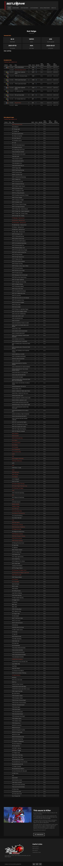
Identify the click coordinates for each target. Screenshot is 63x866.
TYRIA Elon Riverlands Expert (18, 704)
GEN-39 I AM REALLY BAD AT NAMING (20, 414)
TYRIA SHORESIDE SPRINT (18, 151)
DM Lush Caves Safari (19, 95)
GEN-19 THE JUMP (16, 361)
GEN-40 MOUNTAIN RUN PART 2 (19, 416)
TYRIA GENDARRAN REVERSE (19, 654)
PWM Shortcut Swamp (17, 538)
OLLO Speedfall (15, 581)
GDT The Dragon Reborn (17, 568)
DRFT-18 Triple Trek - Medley (18, 215)
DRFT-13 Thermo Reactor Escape (19, 204)
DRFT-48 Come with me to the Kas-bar (20, 297)
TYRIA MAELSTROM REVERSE (18, 647)
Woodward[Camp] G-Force (18, 759)
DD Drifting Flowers (16, 590)
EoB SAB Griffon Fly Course (18, 627)
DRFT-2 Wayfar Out (16, 179)
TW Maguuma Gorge (16, 529)
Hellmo (16, 105)
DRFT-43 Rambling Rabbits (18, 286)
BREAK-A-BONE (15, 504)
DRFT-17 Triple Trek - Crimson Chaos (20, 213)
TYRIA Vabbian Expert (16, 718)
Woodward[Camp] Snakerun (18, 768)
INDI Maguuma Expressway (18, 497)
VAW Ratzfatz (15, 588)
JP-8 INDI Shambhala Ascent (18, 145)
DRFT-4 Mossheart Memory (18, 183)
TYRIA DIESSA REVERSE (17, 650)
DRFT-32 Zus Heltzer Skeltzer (18, 261)
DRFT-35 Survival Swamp (17, 268)
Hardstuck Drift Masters (17, 565)
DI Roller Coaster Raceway (18, 597)
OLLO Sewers (15, 579)
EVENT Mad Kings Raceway (18, 170)
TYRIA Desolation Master (17, 698)
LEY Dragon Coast (16, 752)
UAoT (13, 490)
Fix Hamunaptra (15, 615)
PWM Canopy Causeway (17, 540)
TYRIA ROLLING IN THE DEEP (18, 154)
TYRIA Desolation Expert (17, 695)
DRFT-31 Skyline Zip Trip (17, 259)
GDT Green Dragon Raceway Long (19, 485)
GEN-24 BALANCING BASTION (19, 374)
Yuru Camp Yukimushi (16, 517)
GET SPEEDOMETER (39, 834)
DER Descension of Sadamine (18, 527)
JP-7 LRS (14, 142)
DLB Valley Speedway (16, 638)
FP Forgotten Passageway (18, 741)
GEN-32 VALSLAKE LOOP (17, 395)
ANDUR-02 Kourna (16, 727)
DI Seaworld (14, 602)
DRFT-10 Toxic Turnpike (17, 197)
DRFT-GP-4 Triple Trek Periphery (19, 428)
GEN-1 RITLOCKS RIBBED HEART (19, 311)
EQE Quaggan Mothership (17, 458)
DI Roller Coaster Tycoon (17, 629)
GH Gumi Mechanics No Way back (19, 771)
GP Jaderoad (15, 547)
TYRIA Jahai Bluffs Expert (17, 711)
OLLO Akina (14, 440)
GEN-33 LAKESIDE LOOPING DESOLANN (21, 397)
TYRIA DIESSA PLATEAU (17, 158)
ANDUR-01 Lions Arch (16, 725)
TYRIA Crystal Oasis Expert (20, 79)
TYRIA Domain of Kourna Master (19, 702)
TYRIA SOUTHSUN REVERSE (18, 786)
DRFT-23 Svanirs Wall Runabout (19, 240)
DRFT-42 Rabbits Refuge (17, 284)
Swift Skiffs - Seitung (16, 750)
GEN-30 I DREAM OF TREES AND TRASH (21, 391)
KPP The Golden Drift (16, 552)
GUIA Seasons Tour (16, 554)
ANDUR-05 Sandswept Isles (18, 736)
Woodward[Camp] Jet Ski (17, 764)
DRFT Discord (35, 848)
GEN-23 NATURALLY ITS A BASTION (20, 372)
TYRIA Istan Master (16, 709)
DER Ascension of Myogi (17, 524)
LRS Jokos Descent (16, 501)
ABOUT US (53, 7)
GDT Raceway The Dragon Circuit (19, 570)
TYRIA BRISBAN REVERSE (18, 657)
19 (36, 67)
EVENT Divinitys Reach (17, 172)
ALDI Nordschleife (16, 645)
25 (36, 79)
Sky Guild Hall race (16, 693)
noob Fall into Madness (17, 593)
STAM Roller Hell (15, 641)
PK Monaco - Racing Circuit (18, 227)
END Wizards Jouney (16, 636)
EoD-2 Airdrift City (16, 558)
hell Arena (14, 677)
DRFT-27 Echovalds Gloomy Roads (19, 250)
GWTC (13, 454)
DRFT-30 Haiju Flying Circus (18, 256)
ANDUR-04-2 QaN (16, 734)
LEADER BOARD (15, 7)
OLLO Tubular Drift (16, 796)
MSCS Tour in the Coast (17, 679)
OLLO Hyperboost (16, 449)
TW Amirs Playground (16, 743)
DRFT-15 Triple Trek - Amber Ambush (20, 208)
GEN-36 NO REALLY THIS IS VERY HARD (21, 404)
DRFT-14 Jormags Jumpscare (18, 206)
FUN (13, 520)
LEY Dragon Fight (16, 613)
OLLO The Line (15, 508)
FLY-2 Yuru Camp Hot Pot (20, 69)
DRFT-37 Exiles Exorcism (17, 272)
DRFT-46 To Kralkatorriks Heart (18, 293)
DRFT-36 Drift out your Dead (18, 270)
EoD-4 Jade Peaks (16, 563)
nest (13, 775)
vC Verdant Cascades (16, 766)
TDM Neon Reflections (17, 460)
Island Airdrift (15, 777)
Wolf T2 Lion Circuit (16, 620)
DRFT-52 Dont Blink (16, 307)
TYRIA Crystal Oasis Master (20, 83)
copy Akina (14, 666)
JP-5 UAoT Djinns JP (16, 138)
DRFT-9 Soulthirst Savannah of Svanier (20, 195)
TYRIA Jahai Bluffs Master (17, 714)
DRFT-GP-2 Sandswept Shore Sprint (20, 424)
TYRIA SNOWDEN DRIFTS (18, 161)
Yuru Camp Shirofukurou (17, 515)
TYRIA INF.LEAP (15, 156)
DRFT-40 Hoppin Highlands (18, 279)
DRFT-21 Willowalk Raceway (18, 236)
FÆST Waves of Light (16, 574)
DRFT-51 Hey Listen (16, 304)
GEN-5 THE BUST (16, 320)
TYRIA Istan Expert (16, 707)
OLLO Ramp (14, 444)
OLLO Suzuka (15, 447)
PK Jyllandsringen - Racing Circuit (19, 224)
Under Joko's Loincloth (17, 782)
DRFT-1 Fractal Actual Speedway (19, 177)
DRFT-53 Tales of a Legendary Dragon (20, 309)
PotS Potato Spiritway (17, 595)
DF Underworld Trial (19, 91)
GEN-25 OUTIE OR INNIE (17, 377)
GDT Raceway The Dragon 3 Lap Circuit (20, 572)
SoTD (13, 463)
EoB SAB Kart (15, 625)
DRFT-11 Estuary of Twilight (18, 199)
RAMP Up (14, 682)
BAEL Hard (14, 606)
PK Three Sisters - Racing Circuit (19, 222)
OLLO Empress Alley (16, 451)
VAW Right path (15, 472)
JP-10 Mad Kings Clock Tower (18, 149)
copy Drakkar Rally (16, 663)
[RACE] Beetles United (17, 780)
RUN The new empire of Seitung (19, 672)
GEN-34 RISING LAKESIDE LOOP (19, 400)
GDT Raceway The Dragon (17, 488)
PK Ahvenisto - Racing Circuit (18, 220)
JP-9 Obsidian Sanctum (17, 147)
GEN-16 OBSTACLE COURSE (18, 354)
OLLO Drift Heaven (16, 442)
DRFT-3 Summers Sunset (17, 181)
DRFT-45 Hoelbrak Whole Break (19, 291)
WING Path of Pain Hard (17, 757)
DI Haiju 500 (14, 634)
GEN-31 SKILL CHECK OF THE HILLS (20, 393)
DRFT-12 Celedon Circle (17, 202)
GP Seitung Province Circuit (18, 542)
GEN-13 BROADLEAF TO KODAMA (19, 341)
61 (36, 69)
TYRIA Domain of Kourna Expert (19, 700)
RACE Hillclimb (15, 433)
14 (36, 91)
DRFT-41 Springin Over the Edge (19, 281)
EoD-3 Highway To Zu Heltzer (18, 561)
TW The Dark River (16, 745)
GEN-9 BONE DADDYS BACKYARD (19, 331)
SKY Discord (35, 850)
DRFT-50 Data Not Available (18, 302)
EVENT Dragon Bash (16, 167)
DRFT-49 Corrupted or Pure (18, 300)
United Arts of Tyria (36, 852)
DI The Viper (14, 631)
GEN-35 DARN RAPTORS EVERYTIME (20, 402)
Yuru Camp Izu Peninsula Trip (18, 513)
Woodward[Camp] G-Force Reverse (19, 761)
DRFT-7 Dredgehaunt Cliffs (18, 190)
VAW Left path (15, 474)
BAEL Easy (14, 604)
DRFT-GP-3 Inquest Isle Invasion (19, 426)
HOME (9, 7)
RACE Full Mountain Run (17, 438)
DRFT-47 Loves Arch (16, 295)
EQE (13, 456)
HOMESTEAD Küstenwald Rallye (19, 686)
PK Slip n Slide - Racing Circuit (18, 231)
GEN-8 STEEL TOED (16, 328)
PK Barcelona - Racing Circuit (18, 229)
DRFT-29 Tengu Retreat (17, 254)
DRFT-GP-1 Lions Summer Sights (19, 422)
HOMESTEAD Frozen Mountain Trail (19, 661)
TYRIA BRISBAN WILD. (17, 163)
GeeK (13, 470)
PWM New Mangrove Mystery (18, 536)
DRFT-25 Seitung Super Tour (18, 245)
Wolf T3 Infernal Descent (17, 622)
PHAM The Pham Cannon (17, 684)
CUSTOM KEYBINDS (34, 7)
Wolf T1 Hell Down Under (17, 618)
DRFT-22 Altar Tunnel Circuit (18, 238)
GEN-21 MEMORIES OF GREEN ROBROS (21, 366)
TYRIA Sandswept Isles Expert (18, 716)
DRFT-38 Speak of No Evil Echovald (19, 275)
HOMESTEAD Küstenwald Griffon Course (21, 688)
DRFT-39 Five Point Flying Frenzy (19, 277)
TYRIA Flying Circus (16, 723)
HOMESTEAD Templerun (17, 659)
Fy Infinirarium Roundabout (18, 670)
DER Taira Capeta (16, 522)
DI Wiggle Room (15, 600)
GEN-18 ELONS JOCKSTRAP (18, 358)
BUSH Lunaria (15, 586)
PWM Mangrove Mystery (17, 533)
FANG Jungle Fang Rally (17, 691)
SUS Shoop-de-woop (16, 791)
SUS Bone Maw (15, 789)
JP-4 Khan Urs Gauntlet (17, 136)
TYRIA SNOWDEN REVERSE (18, 652)
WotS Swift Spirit (15, 584)
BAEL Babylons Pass (16, 611)
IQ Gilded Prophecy (16, 675)
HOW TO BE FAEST (24, 7)
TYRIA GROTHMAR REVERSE (18, 784)
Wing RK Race (18, 102)
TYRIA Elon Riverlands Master (21, 76)
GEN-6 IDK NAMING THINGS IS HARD (20, 322)
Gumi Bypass (15, 476)
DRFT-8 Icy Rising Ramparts (18, 193)
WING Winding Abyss (16, 609)
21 (36, 87)
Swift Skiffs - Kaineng (16, 748)
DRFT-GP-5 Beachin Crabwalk (18, 431)
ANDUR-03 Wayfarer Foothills (18, 729)
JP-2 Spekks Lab (15, 131)
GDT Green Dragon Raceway (18, 483)
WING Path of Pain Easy (17, 755)
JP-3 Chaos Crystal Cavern (17, 133)
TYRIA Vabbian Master (17, 720)
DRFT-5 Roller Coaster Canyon (18, 186)
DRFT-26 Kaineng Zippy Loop (18, 247)
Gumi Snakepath (15, 479)
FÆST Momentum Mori (17, 124)
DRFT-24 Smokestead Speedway (19, 243)
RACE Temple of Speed (17, 549)
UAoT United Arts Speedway (18, 492)
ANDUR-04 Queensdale (17, 732)
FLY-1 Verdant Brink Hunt (20, 98)
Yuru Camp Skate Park (17, 511)
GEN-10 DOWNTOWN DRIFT (18, 333)
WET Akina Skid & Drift (17, 793)
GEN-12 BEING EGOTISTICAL (18, 339)
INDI (13, 495)
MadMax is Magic (15, 506)
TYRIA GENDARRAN (19, 67)
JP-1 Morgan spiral (16, 129)
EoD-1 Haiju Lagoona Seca (17, 556)
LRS (13, 499)
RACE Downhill (15, 435)
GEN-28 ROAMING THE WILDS (19, 386)
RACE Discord (35, 846)
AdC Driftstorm (15, 126)
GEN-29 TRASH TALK (16, 388)
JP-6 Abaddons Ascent (17, 140)
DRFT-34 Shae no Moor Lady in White (20, 265)
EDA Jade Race (15, 643)
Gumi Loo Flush (15, 481)
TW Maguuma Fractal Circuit (18, 531)
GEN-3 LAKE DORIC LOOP (18, 316)
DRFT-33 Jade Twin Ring (17, 263)
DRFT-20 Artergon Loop (17, 234)
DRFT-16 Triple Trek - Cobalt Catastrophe (20, 211)
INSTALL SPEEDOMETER (45, 7)
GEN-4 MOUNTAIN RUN (17, 318)
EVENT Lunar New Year (17, 174)
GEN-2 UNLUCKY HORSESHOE (19, 313)
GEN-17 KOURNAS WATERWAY (19, 356)
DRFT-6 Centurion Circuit (17, 188)
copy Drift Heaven (16, 668)
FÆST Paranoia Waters (17, 577)
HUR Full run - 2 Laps (16, 467)
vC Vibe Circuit (15, 773)
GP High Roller (15, 545)
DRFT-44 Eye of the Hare (17, 288)
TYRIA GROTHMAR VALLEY (18, 165)
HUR (13, 465)
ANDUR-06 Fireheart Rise (17, 739)
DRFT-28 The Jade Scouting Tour (19, 252)
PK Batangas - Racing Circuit (18, 218)
